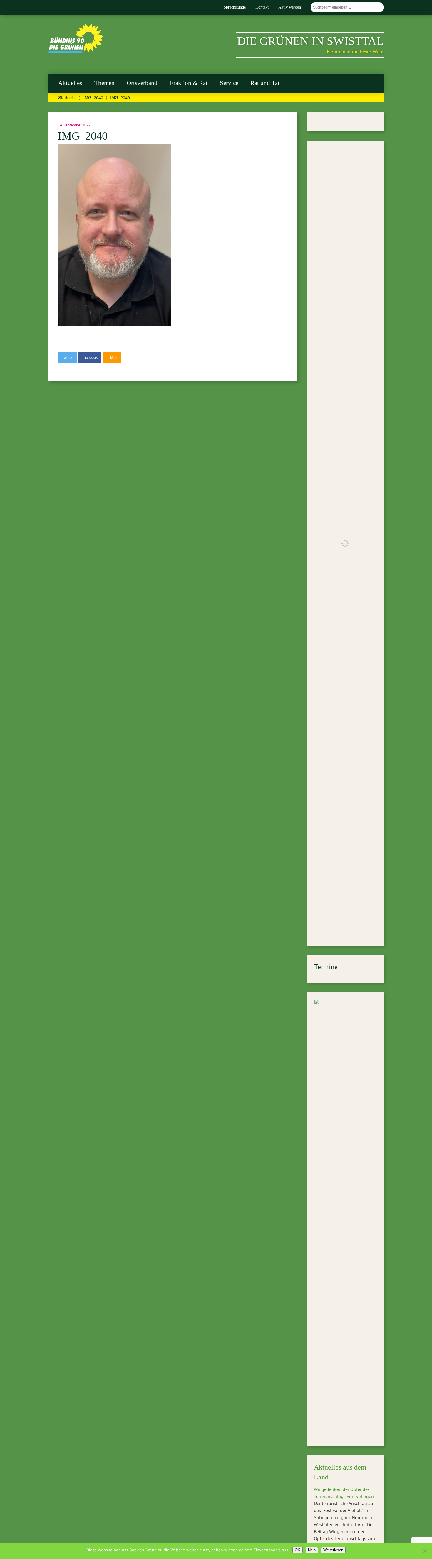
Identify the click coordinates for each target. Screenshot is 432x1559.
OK (297, 1550)
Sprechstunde (235, 7)
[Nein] (425, 1551)
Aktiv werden (289, 7)
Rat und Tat (264, 83)
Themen (104, 83)
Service (229, 83)
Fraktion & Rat (188, 83)
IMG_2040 (93, 97)
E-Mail (111, 357)
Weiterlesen (333, 1550)
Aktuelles (70, 83)
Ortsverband (142, 83)
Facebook (89, 357)
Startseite (67, 97)
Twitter (67, 357)
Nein (312, 1550)
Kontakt (262, 7)
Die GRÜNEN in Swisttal (310, 41)
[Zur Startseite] (75, 51)
